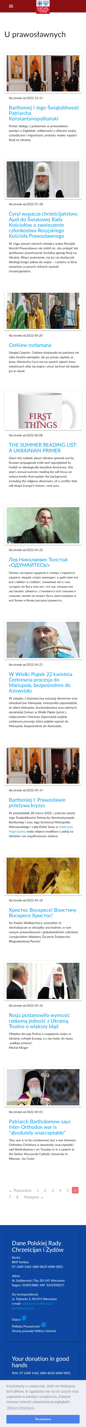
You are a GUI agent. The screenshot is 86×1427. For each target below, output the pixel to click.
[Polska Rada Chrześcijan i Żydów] (43, 9)
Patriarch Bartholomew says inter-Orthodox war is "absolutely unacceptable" (40, 1127)
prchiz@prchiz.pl (23, 1308)
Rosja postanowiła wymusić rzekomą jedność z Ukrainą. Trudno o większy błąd (39, 1021)
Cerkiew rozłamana (30, 345)
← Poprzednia (20, 1190)
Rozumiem (43, 1419)
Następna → (34, 1197)
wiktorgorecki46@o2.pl (37, 1303)
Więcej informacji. (21, 1408)
